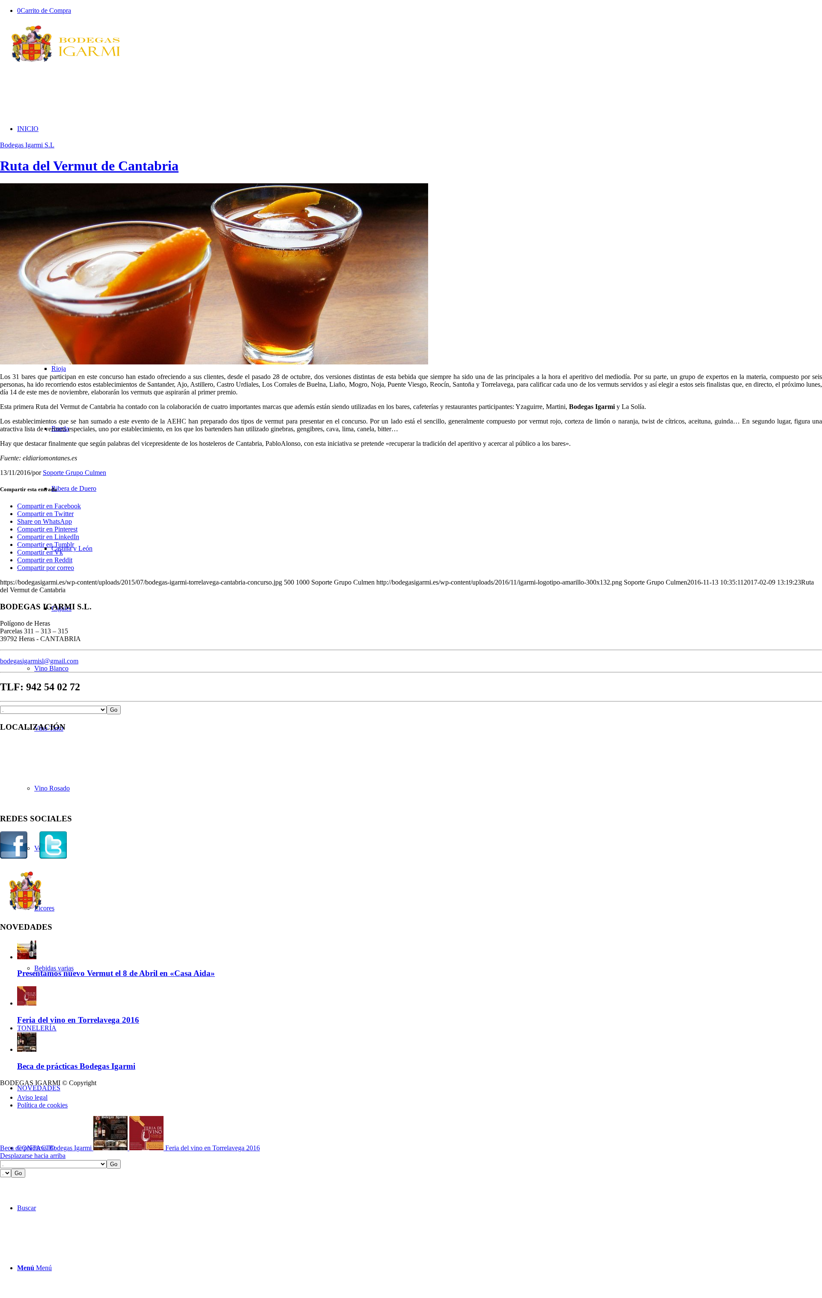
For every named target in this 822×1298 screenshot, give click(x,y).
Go (113, 710)
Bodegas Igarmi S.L (27, 145)
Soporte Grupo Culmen (74, 472)
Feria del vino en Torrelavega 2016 (78, 1019)
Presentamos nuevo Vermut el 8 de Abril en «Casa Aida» (116, 973)
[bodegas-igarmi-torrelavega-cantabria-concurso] (214, 362)
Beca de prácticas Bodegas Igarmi (76, 1066)
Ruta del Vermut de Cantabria (89, 165)
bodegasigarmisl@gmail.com (39, 661)
